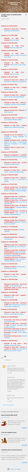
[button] (26, 15)
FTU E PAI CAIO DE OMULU (15, 286)
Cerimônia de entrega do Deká (11, 164)
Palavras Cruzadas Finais (16, 47)
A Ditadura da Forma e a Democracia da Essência (15, 179)
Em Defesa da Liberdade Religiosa (12, 255)
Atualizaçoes (8, 360)
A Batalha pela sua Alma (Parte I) (11, 450)
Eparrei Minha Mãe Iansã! (9, 415)
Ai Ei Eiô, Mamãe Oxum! (9, 432)
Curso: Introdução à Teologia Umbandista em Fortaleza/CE (15, 136)
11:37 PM (9, 401)
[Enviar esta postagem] (5, 357)
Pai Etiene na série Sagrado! (15, 198)
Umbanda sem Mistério (14, 3)
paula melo (10, 366)
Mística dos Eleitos (14, 40)
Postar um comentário (8, 405)
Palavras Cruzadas (14, 74)
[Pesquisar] (26, 3)
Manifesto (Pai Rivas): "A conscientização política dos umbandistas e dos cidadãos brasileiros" (15, 143)
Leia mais (24, 428)
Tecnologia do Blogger (15, 469)
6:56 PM (9, 391)
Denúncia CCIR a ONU (20, 252)
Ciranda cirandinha (8, 89)
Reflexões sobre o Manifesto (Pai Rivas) (14, 127)
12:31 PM (9, 373)
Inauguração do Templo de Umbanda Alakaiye (15, 156)
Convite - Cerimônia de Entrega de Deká (14, 172)
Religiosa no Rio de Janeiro (10, 276)
